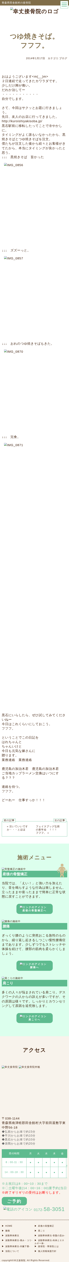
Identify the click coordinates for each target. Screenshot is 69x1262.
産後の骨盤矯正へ (34, 910)
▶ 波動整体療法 (10, 1235)
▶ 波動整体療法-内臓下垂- (16, 1246)
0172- (49, 1209)
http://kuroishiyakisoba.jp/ (22, 121)
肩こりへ (34, 1019)
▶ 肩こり (39, 1230)
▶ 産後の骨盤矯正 (44, 1226)
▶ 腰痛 (6, 1230)
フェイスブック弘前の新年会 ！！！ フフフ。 (48, 829)
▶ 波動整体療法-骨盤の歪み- (49, 1235)
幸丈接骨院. (20, 1260)
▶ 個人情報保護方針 (45, 1251)
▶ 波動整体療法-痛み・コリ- (17, 1240)
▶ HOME (7, 1226)
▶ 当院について (10, 1251)
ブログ (63, 58)
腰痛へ (34, 967)
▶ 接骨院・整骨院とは (46, 1246)
